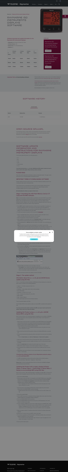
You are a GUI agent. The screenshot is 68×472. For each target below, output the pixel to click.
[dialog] (34, 236)
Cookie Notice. (39, 236)
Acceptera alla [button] (34, 239)
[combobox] (49, 232)
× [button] (52, 232)
